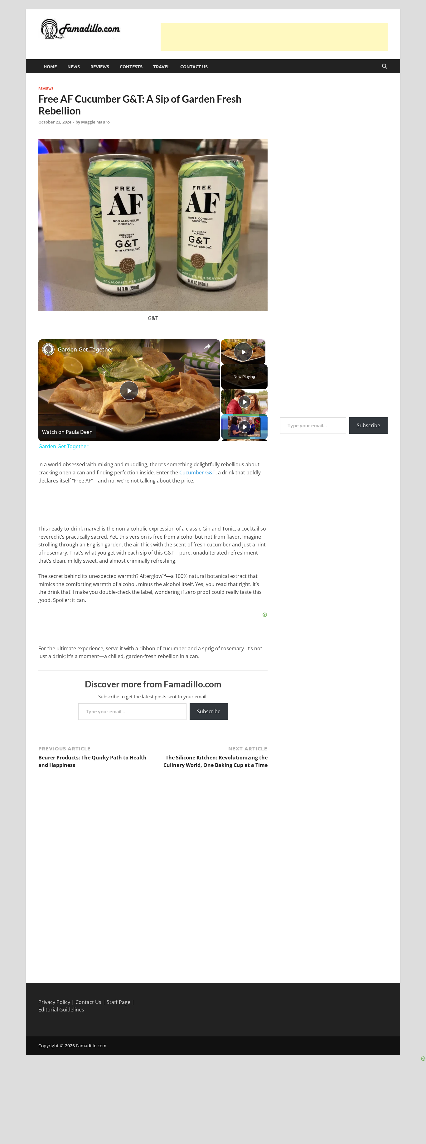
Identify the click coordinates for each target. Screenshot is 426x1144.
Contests (131, 66)
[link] (48, 349)
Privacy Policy (54, 1002)
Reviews (99, 66)
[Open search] (384, 66)
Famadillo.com (91, 1046)
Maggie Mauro (95, 122)
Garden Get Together (85, 349)
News (73, 66)
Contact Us (194, 66)
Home (50, 66)
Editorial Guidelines (61, 1009)
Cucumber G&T (197, 472)
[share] (207, 346)
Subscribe (208, 711)
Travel (161, 66)
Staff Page (118, 1002)
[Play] (244, 401)
